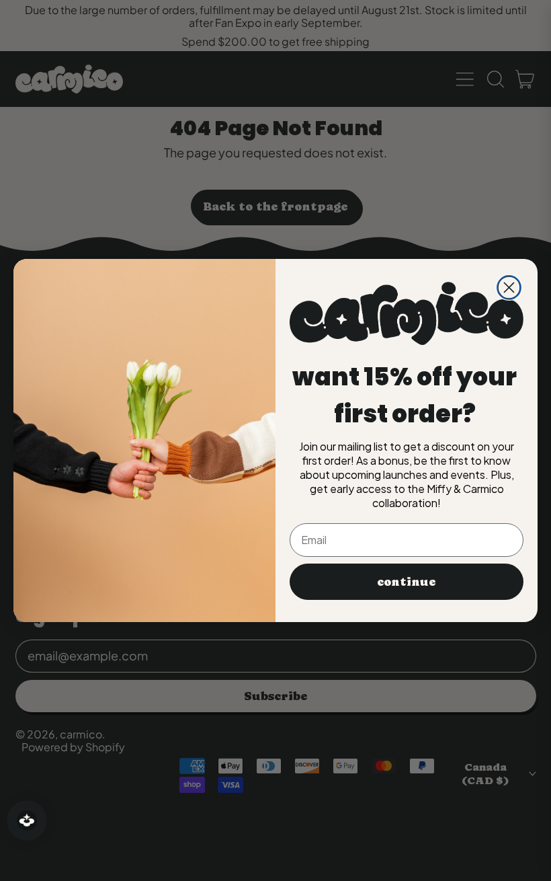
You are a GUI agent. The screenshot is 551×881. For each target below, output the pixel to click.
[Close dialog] (509, 287)
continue (406, 581)
